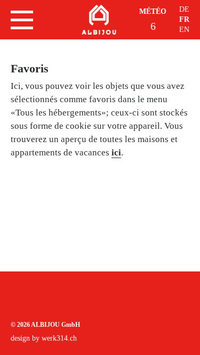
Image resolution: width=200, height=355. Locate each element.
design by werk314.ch (44, 338)
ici (116, 152)
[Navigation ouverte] (22, 20)
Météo (152, 11)
